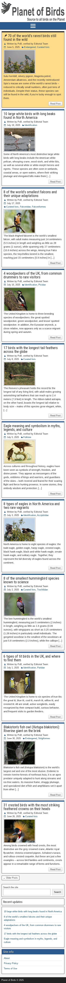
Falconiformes (39, 206)
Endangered (30, 47)
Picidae (42, 284)
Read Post (55, 103)
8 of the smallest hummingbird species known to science (31, 580)
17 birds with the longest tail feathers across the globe (31, 350)
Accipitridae (43, 515)
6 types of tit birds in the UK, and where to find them (32, 658)
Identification (31, 125)
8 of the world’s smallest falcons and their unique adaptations (30, 194)
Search (57, 892)
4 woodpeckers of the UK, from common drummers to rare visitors (33, 275)
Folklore (27, 437)
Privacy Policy (11, 963)
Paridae (41, 667)
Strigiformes (44, 738)
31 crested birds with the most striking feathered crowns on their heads (32, 807)
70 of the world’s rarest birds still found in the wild (30, 38)
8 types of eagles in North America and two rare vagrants (32, 506)
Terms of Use (10, 968)
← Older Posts (10, 878)
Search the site (10, 887)
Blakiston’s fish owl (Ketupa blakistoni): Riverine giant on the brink (32, 729)
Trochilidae (42, 589)
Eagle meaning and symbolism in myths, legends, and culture (32, 428)
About (7, 958)
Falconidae (25, 206)
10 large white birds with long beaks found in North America (29, 116)
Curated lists (43, 47)
